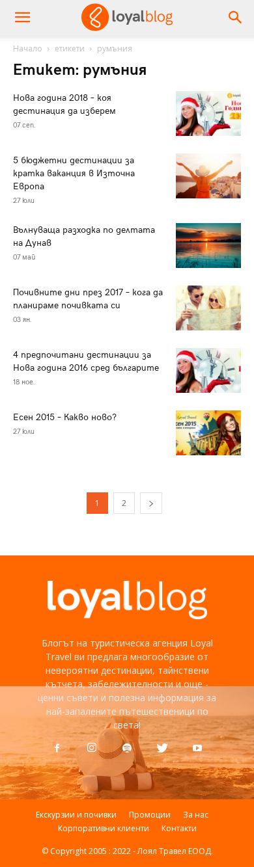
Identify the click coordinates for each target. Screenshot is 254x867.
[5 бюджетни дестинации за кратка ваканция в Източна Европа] (208, 175)
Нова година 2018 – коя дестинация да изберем (64, 103)
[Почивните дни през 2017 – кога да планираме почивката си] (208, 308)
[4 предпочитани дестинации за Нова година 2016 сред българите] (208, 370)
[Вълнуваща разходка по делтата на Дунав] (208, 245)
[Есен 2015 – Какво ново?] (208, 432)
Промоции (150, 814)
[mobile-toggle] (22, 17)
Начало (27, 48)
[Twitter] (162, 749)
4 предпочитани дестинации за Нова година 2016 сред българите (86, 360)
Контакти (179, 828)
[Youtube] (197, 749)
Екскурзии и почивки (76, 814)
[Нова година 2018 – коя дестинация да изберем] (208, 113)
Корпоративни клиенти (103, 828)
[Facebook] (57, 749)
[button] (236, 17)
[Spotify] (127, 749)
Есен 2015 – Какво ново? (65, 416)
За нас (195, 814)
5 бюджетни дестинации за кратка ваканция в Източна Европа (74, 172)
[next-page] (151, 503)
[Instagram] (92, 748)
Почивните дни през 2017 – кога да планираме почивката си (88, 298)
